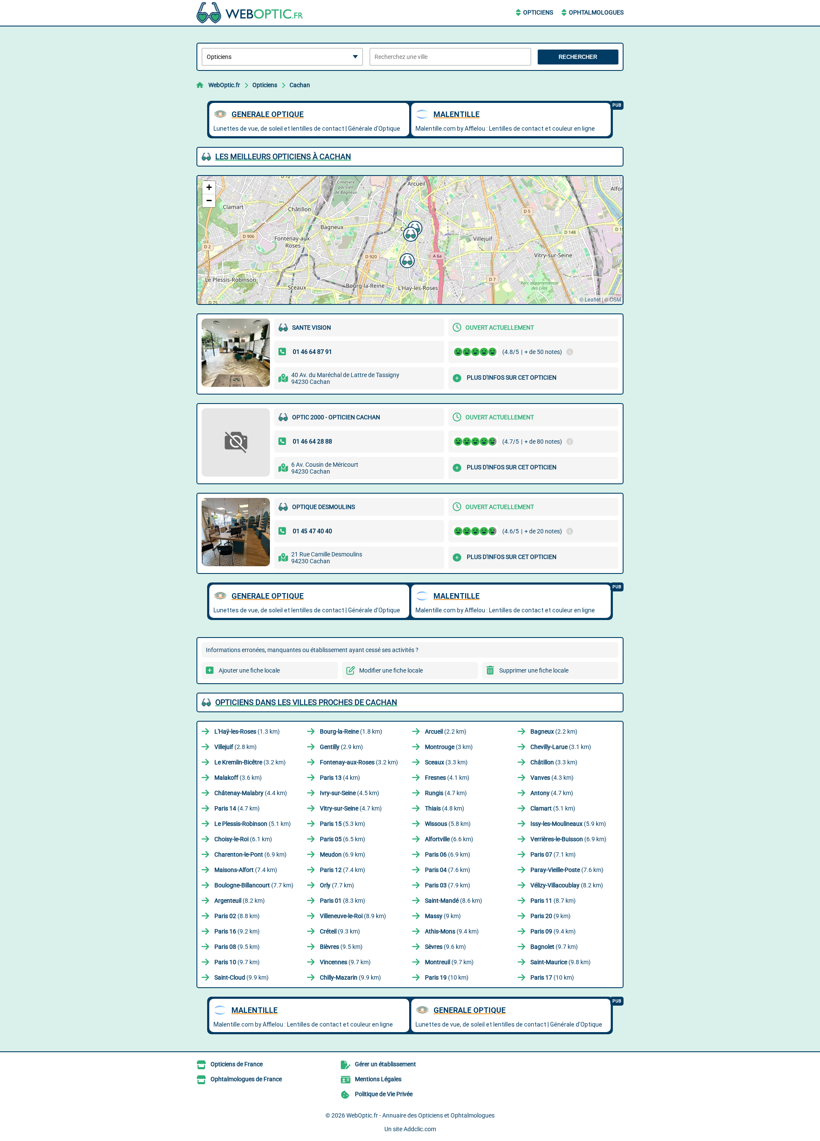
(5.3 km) (342, 823)
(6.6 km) (449, 839)
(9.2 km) (237, 931)
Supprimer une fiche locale (533, 670)
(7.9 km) (447, 885)
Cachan (300, 85)
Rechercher (578, 57)
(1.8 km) (351, 731)
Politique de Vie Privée (384, 1094)
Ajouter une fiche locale (249, 670)
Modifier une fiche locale (391, 670)
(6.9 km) (568, 839)
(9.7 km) (554, 946)
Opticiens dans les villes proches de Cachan (306, 702)
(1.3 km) (247, 731)
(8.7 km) (553, 900)
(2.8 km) (235, 746)
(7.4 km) (245, 869)
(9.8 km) (560, 962)
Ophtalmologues (596, 12)
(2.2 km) (445, 731)
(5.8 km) (448, 823)
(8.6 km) (453, 900)
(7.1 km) (553, 854)
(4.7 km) (446, 793)
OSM (615, 299)
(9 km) (443, 916)
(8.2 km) (566, 885)
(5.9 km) (568, 823)
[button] (406, 259)
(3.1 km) (560, 746)
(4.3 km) (552, 777)
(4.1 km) (447, 777)
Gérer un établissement (385, 1064)
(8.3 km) (342, 900)
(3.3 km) (446, 762)
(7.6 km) (447, 869)
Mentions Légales (378, 1079)
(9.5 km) (237, 946)
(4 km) (340, 777)
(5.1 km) (552, 808)
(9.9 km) (241, 977)
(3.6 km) (238, 777)
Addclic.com (420, 1129)
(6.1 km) (243, 839)
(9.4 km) (452, 931)
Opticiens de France (237, 1064)
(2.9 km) (341, 746)
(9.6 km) (445, 946)
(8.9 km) (353, 916)
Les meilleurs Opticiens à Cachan (283, 156)
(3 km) (449, 746)
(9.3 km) (340, 931)
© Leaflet (590, 299)
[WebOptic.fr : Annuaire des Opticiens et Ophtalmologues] (249, 12)
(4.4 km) (250, 793)
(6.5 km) (342, 839)
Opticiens (538, 12)
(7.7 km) (253, 885)
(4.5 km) (349, 793)
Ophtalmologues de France (246, 1079)
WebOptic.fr (224, 85)
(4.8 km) (444, 808)
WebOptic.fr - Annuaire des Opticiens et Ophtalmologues (420, 1115)
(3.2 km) (250, 762)
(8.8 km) (237, 916)
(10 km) (447, 977)
